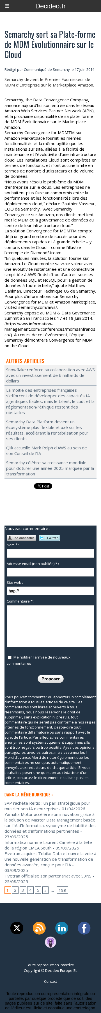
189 (62, 890)
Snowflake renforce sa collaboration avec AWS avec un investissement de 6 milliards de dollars (50, 375)
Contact (50, 981)
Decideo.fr (50, 6)
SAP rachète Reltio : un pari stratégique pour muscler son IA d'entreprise (47, 805)
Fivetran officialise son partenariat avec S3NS (47, 876)
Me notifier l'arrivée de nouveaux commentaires (38, 660)
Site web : (15, 582)
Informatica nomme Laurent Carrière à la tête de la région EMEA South (48, 845)
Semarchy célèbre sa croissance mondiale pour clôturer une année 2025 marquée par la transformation (50, 468)
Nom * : (13, 544)
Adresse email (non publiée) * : (33, 563)
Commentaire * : (20, 601)
